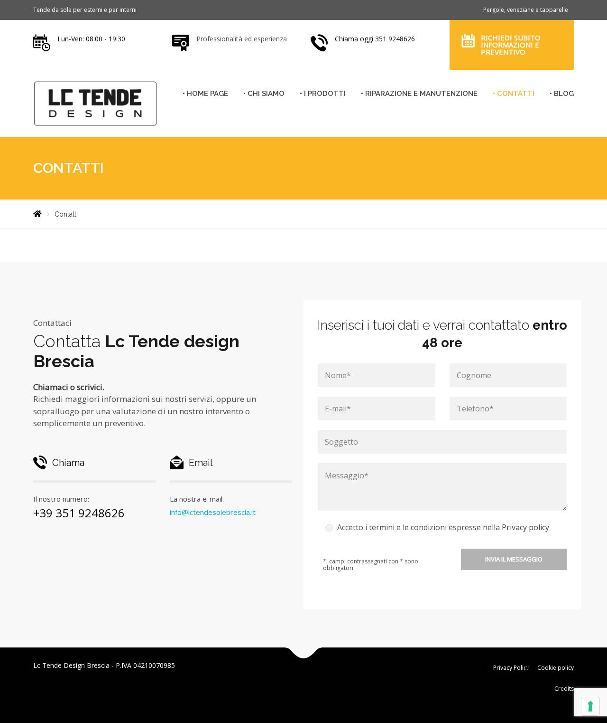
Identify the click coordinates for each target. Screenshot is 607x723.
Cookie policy (555, 668)
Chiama (68, 462)
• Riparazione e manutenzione (419, 93)
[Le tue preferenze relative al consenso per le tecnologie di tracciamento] (590, 706)
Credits (564, 689)
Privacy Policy (511, 668)
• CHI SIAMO (264, 93)
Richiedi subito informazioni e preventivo (511, 45)
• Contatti (513, 93)
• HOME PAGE (205, 93)
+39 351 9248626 (79, 513)
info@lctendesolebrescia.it (213, 512)
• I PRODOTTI (323, 93)
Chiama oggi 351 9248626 (375, 38)
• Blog (562, 93)
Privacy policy (525, 527)
